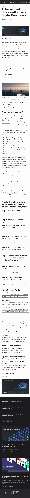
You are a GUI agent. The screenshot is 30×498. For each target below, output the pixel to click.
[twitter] (3, 493)
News (16, 2)
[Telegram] (8, 493)
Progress (22, 2)
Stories (3, 6)
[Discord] (6, 493)
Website (20, 492)
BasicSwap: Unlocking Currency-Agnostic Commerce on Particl (13, 414)
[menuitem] (10, 2)
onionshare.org (20, 341)
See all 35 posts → (7, 421)
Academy (25, 492)
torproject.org (16, 352)
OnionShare (14, 192)
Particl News (13, 491)
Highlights (11, 2)
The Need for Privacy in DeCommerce (11, 401)
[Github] (16, 493)
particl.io (14, 369)
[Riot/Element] (13, 493)
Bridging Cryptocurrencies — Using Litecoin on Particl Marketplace (14, 407)
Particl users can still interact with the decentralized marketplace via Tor (15, 177)
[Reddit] (11, 493)
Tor (8, 192)
